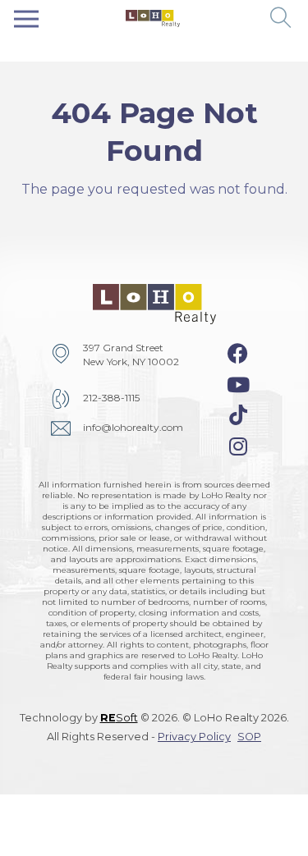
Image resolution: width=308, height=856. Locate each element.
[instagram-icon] (238, 446)
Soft (119, 718)
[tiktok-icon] (238, 415)
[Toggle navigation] (26, 18)
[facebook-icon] (238, 353)
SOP (249, 736)
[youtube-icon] (238, 385)
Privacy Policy (194, 736)
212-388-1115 (111, 397)
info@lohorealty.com (133, 427)
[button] (281, 18)
